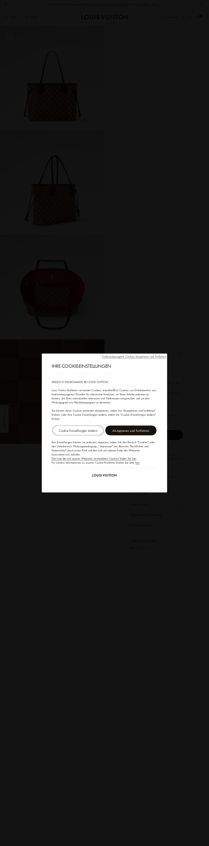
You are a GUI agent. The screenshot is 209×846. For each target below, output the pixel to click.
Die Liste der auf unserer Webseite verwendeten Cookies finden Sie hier (94, 458)
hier (137, 462)
